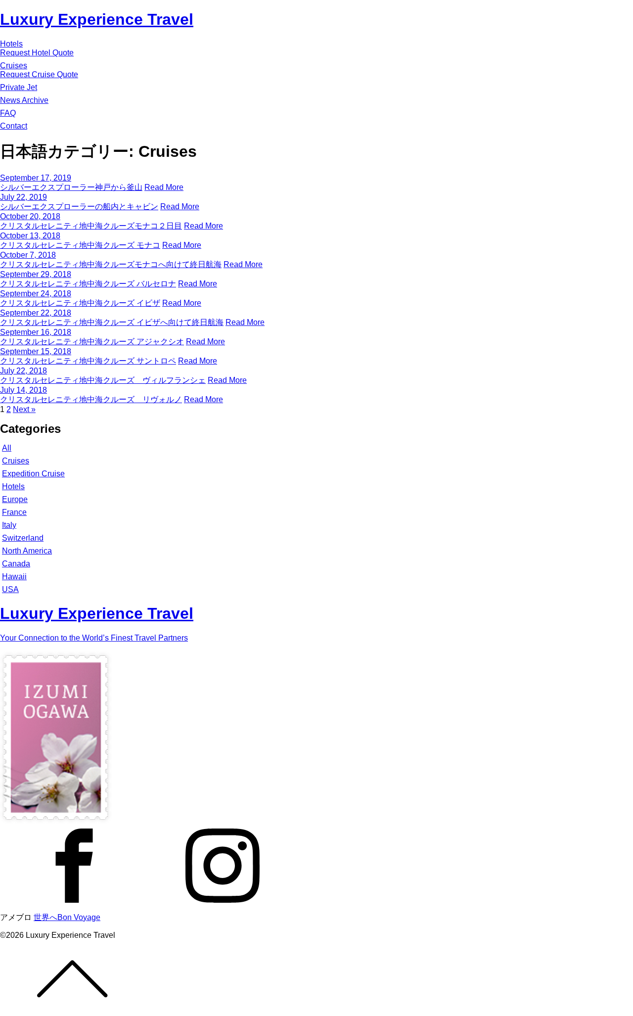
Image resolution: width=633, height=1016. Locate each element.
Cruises (13, 65)
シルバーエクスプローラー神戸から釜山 (71, 187)
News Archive (24, 100)
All (6, 448)
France (14, 512)
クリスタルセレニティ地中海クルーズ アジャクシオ (92, 341)
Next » (24, 409)
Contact (13, 126)
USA (10, 589)
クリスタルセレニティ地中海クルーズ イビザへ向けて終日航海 (112, 322)
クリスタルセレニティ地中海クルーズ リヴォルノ (91, 399)
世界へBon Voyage (67, 917)
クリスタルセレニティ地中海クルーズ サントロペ (88, 361)
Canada (16, 563)
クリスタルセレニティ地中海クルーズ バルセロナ (88, 283)
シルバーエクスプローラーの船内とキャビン (79, 206)
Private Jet (18, 87)
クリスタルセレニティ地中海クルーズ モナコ (80, 245)
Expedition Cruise (33, 473)
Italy (9, 525)
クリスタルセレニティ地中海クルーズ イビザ (80, 303)
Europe (15, 499)
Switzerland (23, 538)
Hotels (11, 44)
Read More (163, 187)
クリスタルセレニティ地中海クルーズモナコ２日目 (91, 226)
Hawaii (14, 576)
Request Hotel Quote (37, 52)
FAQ (8, 113)
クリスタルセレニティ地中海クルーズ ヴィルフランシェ (103, 380)
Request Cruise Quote (39, 74)
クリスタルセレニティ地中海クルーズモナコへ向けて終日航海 (111, 264)
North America (27, 551)
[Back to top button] (316, 978)
